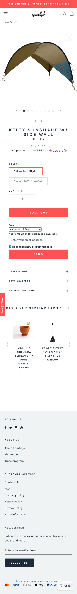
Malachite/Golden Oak (28, 181)
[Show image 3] (32, 111)
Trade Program (14, 461)
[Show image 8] (53, 111)
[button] (38, 150)
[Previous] (16, 111)
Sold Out (38, 212)
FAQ (7, 488)
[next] (72, 70)
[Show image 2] (28, 111)
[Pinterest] (21, 427)
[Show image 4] (36, 111)
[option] (24, 345)
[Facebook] (5, 427)
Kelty (41, 139)
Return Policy (13, 501)
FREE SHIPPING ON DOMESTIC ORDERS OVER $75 (38, 4)
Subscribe (19, 562)
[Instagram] (16, 427)
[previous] (4, 70)
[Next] (60, 111)
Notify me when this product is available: (33, 233)
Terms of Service (15, 514)
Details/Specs (19, 281)
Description (18, 271)
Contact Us (12, 482)
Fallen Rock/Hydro (26, 171)
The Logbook (13, 454)
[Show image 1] (24, 111)
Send (38, 254)
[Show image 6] (45, 111)
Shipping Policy (14, 495)
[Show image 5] (40, 111)
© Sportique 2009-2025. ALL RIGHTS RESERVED (38, 581)
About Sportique (15, 448)
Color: (12, 225)
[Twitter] (10, 427)
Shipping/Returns (22, 290)
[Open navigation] (6, 13)
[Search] (65, 13)
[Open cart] (71, 14)
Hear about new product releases (32, 246)
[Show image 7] (49, 111)
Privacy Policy (14, 508)
